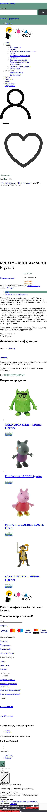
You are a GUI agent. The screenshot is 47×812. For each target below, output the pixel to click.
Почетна (3, 641)
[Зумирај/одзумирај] (1, 768)
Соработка (4, 665)
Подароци (9, 79)
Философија (15, 68)
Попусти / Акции (7, 653)
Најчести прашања (7, 680)
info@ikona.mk (6, 716)
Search (3, 8)
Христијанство (16, 64)
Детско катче (11, 183)
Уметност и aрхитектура (20, 56)
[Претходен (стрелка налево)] (1, 770)
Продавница (5, 645)
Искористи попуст (30, 795)
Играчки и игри (16, 73)
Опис (7, 292)
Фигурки (10, 288)
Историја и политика (18, 60)
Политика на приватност (10, 690)
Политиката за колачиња (10, 694)
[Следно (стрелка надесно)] (3, 770)
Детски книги (15, 75)
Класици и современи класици (22, 51)
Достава (3, 357)
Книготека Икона (7, 4)
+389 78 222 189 (6, 707)
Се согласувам (32, 808)
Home (2, 183)
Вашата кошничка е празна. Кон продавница (18, 802)
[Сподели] (6, 768)
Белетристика (15, 47)
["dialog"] (23, 788)
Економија (14, 58)
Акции (7, 81)
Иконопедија (10, 83)
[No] (21, 811)
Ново (7, 43)
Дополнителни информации (16, 294)
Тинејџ (12, 53)
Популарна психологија (19, 62)
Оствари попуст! (7, 278)
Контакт (3, 669)
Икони (7, 77)
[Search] (42, 12)
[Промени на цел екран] (3, 768)
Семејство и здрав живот (20, 66)
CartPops (13, 804)
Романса (13, 49)
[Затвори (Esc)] (8, 768)
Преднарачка (10, 86)
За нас (2, 661)
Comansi (11, 348)
